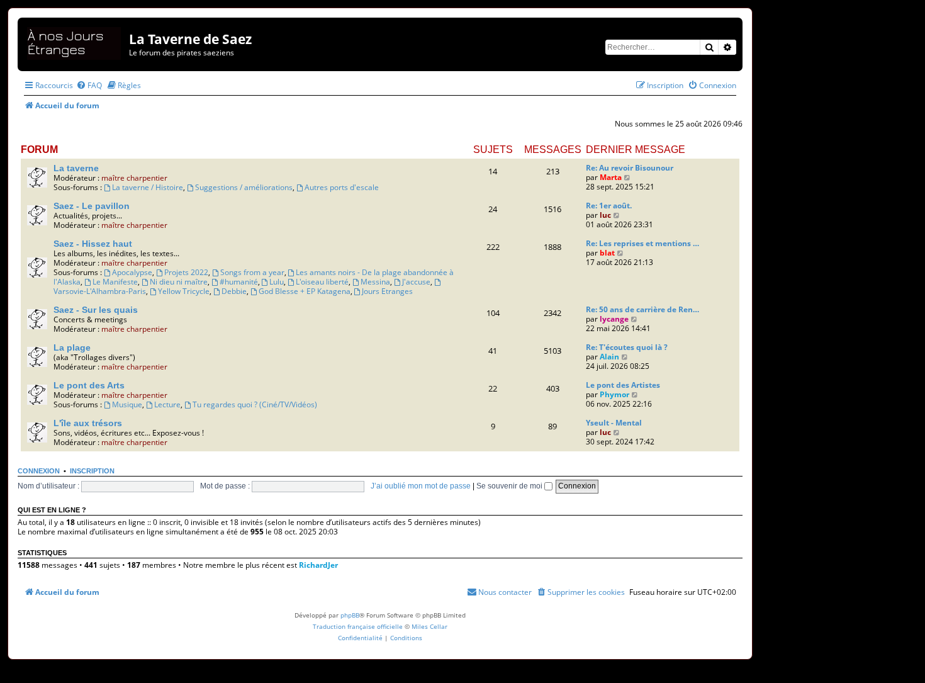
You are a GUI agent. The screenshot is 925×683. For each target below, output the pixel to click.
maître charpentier (134, 178)
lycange (614, 319)
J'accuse (416, 281)
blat (607, 252)
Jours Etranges (387, 291)
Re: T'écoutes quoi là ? (627, 347)
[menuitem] (89, 85)
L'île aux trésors (87, 423)
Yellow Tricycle (184, 291)
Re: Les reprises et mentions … (642, 243)
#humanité (239, 281)
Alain (609, 356)
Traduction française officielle (358, 626)
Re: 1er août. (609, 205)
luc (605, 215)
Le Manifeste (115, 281)
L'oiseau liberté (322, 281)
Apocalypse (132, 272)
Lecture (167, 404)
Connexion (39, 471)
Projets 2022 (186, 272)
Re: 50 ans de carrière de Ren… (642, 309)
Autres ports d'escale (342, 187)
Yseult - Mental (614, 422)
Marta (611, 177)
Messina (375, 281)
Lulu (276, 281)
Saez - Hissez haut (92, 244)
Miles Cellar (429, 626)
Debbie (234, 291)
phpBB (349, 615)
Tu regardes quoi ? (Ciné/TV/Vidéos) (255, 404)
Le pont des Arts (89, 385)
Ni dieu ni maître (179, 281)
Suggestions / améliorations (244, 187)
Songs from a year (252, 272)
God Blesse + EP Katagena (304, 291)
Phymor (614, 394)
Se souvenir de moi (510, 486)
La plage (72, 347)
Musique (127, 404)
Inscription (92, 471)
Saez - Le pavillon (91, 206)
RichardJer (318, 565)
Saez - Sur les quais (95, 310)
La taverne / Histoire (147, 187)
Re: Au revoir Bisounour (629, 167)
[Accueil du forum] (75, 41)
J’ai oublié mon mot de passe (421, 486)
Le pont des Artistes (623, 385)
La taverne (76, 168)
